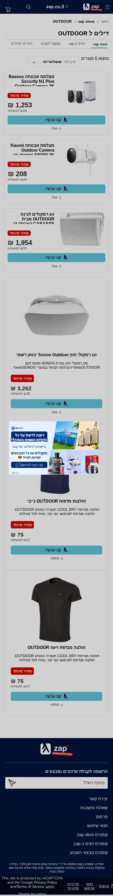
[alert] (56, 448)
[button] (96, 423)
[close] (96, 423)
